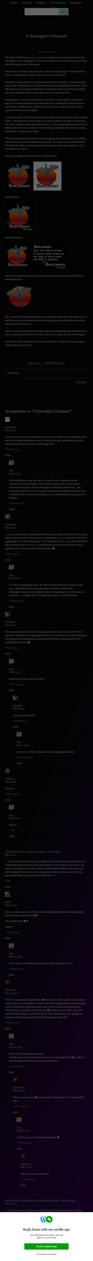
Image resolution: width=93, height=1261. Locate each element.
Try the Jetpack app (46, 1246)
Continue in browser (46, 1254)
